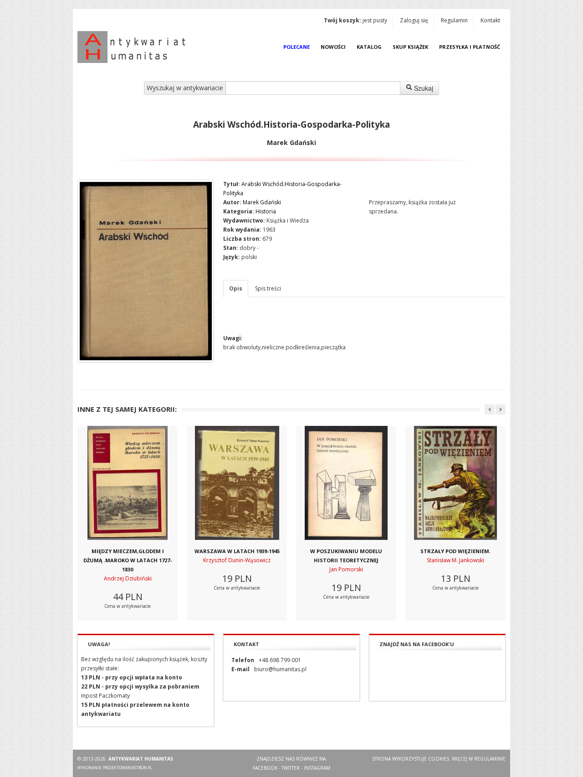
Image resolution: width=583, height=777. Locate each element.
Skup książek (410, 46)
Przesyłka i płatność (469, 46)
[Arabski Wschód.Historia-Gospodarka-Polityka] (145, 271)
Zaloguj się (414, 20)
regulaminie (490, 759)
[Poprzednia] (490, 409)
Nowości (333, 46)
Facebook (265, 768)
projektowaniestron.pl (127, 767)
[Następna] (501, 409)
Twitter (290, 768)
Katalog (369, 46)
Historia (266, 211)
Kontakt (490, 20)
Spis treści (268, 288)
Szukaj (422, 88)
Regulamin (454, 20)
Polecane (296, 46)
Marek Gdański (262, 202)
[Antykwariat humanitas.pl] (133, 47)
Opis (235, 288)
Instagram (317, 768)
